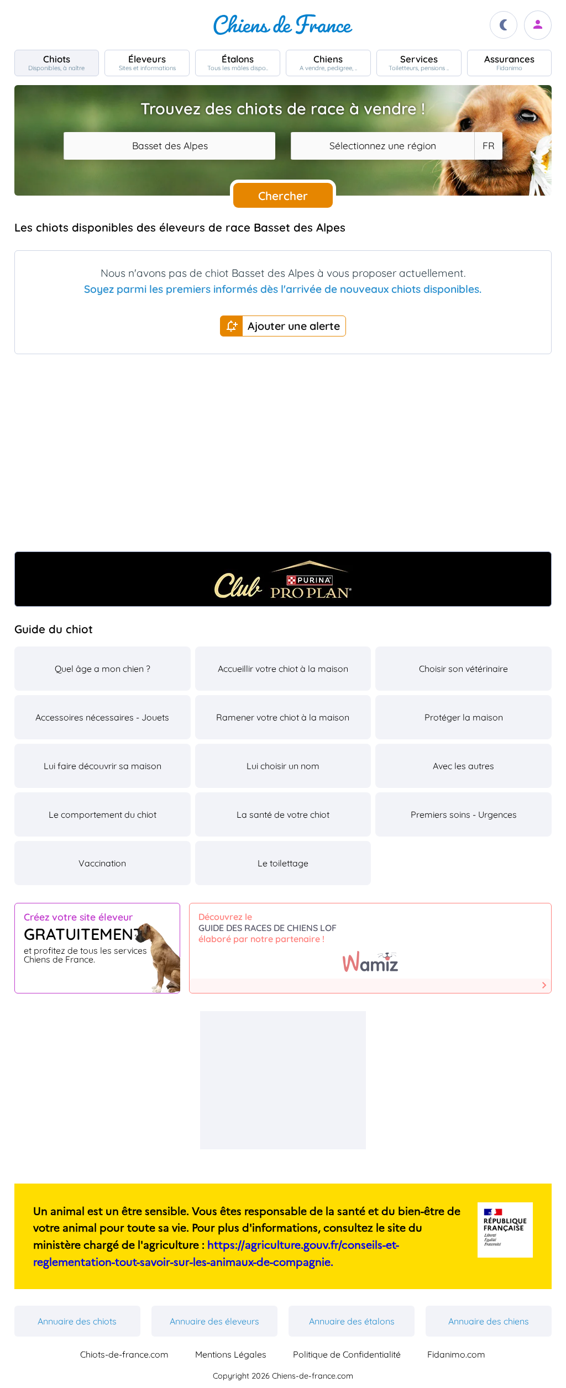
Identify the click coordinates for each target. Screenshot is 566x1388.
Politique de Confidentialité (347, 1354)
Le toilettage (283, 863)
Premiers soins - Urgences (464, 814)
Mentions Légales (230, 1354)
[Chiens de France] (283, 24)
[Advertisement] (283, 457)
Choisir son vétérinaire (463, 668)
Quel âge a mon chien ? (102, 668)
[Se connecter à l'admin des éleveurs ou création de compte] (537, 25)
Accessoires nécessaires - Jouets (102, 717)
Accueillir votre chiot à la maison (283, 668)
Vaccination (102, 863)
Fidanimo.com (456, 1354)
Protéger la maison (463, 717)
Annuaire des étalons (352, 1321)
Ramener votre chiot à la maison (282, 717)
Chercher (283, 195)
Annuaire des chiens (488, 1321)
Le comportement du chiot (102, 814)
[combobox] (169, 146)
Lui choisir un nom (283, 765)
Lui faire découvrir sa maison (102, 765)
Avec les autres (463, 765)
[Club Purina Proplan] (283, 579)
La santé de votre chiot (283, 814)
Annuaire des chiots (77, 1321)
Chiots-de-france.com (124, 1354)
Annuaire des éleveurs (214, 1321)
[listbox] (488, 146)
